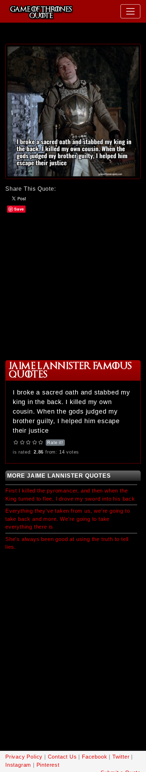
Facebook (94, 757)
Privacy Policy (24, 757)
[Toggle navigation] (130, 11)
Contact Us (62, 757)
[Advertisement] (73, 286)
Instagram (18, 765)
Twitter (121, 757)
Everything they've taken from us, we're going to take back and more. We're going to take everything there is (67, 519)
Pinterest (48, 765)
